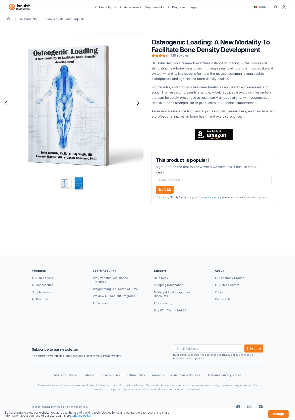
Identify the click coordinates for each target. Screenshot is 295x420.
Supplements (41, 292)
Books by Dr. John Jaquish (65, 19)
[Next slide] (138, 103)
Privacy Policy (110, 375)
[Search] (275, 7)
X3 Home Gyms (42, 278)
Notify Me (165, 189)
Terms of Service (65, 375)
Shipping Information (168, 285)
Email (160, 173)
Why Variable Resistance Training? (110, 280)
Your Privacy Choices (185, 375)
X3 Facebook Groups (229, 278)
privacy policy (213, 197)
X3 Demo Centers (227, 285)
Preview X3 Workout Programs (114, 296)
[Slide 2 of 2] (79, 183)
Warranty (158, 375)
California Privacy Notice (224, 375)
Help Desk (161, 278)
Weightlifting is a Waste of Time (115, 289)
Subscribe (253, 348)
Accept (278, 414)
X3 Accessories (42, 285)
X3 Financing (163, 303)
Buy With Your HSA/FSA (170, 310)
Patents (88, 375)
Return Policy (136, 375)
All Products (28, 19)
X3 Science (101, 303)
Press (219, 292)
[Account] (284, 7)
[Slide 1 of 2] (65, 183)
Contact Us (222, 299)
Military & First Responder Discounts (172, 294)
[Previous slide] (4, 103)
